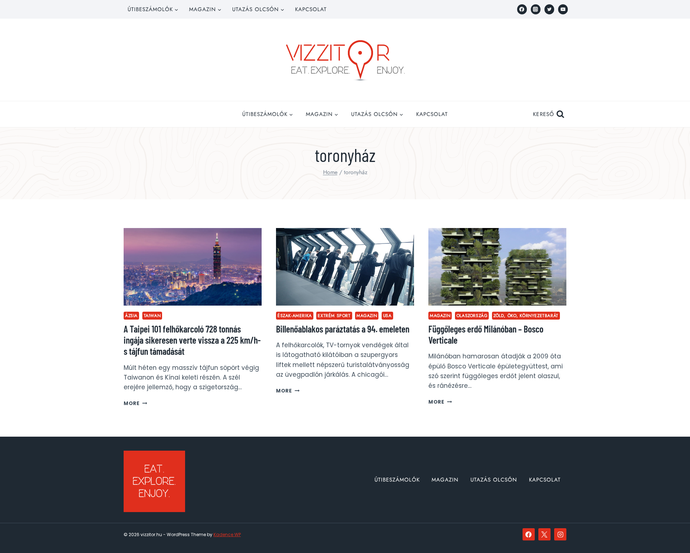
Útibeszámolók (397, 480)
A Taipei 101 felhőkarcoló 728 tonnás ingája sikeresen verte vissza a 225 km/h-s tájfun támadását (192, 340)
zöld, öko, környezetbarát (525, 315)
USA (387, 315)
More (135, 403)
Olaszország (472, 315)
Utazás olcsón (493, 480)
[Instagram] (535, 9)
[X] (544, 534)
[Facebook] (522, 9)
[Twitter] (549, 9)
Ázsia (131, 315)
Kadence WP (227, 534)
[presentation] (193, 267)
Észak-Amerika (294, 315)
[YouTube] (563, 9)
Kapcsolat (311, 9)
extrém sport (334, 315)
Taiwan (152, 315)
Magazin (366, 315)
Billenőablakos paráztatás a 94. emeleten (342, 328)
